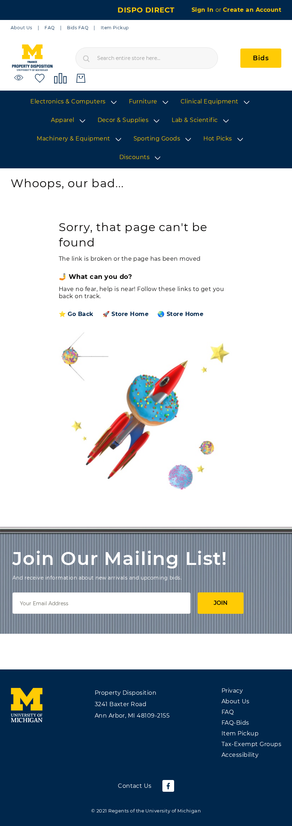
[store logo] (32, 58)
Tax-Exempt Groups (251, 744)
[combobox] (146, 58)
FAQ (49, 27)
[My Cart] (80, 78)
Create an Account (252, 9)
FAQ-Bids (235, 722)
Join (221, 603)
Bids (261, 58)
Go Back (80, 314)
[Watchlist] (19, 78)
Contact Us (135, 785)
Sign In (203, 9)
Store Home (129, 314)
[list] (146, 129)
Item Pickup (115, 27)
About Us (21, 27)
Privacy (232, 690)
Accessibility (240, 754)
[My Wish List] (39, 78)
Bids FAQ (77, 27)
